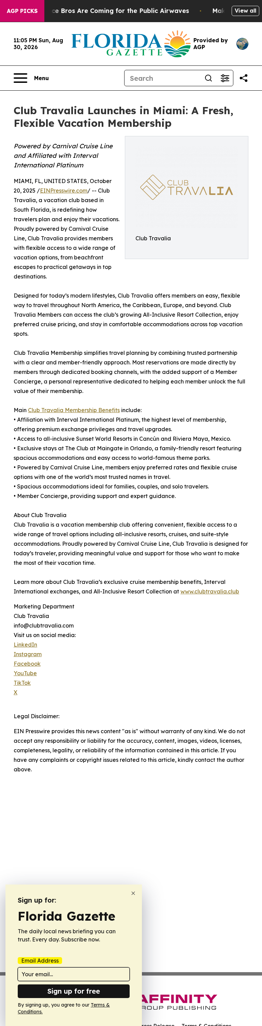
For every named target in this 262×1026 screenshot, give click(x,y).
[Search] (208, 78)
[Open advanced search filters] (225, 78)
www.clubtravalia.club (209, 591)
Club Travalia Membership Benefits (74, 410)
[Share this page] (243, 78)
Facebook (27, 663)
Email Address (40, 960)
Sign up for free (73, 991)
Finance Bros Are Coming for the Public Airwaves (111, 11)
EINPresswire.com (63, 190)
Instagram (28, 654)
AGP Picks (22, 10)
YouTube (25, 673)
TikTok (22, 682)
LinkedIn (25, 644)
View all (245, 10)
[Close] (133, 893)
